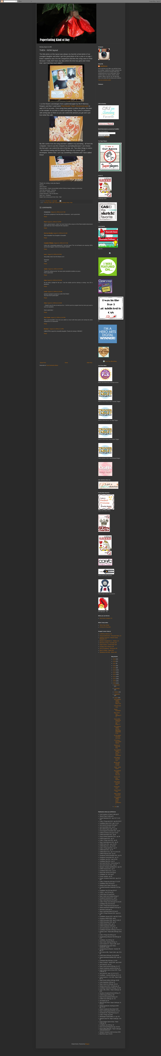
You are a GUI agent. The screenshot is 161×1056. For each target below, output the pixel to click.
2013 (114, 672)
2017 (114, 663)
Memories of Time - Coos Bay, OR (108, 642)
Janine (46, 269)
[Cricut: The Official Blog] (110, 361)
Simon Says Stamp (104, 625)
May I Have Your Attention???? (117, 714)
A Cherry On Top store (105, 627)
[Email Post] (60, 200)
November (117, 688)
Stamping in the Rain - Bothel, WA (108, 652)
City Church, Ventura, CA (106, 618)
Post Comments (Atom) (52, 365)
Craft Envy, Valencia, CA (106, 633)
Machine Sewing (62, 202)
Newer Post (43, 362)
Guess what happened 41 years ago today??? (117, 721)
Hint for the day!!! (117, 787)
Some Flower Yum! (117, 790)
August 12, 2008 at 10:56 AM (55, 269)
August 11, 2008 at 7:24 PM (54, 221)
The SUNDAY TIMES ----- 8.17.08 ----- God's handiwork (117, 752)
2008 (114, 683)
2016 (114, 665)
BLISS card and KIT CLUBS (117, 764)
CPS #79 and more (117, 706)
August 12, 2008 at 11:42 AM (54, 303)
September (117, 694)
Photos (68, 202)
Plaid (71, 202)
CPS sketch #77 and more (117, 759)
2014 (114, 670)
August (116, 697)
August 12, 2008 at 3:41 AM (60, 233)
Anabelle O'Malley (48, 243)
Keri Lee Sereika (48, 233)
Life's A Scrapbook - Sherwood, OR (108, 648)
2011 (114, 676)
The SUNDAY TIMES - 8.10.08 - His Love (117, 772)
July (115, 806)
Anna (45, 280)
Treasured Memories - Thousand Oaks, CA (110, 635)
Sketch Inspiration (117, 710)
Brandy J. (46, 329)
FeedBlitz (107, 136)
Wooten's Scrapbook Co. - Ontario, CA (109, 641)
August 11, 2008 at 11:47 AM (58, 212)
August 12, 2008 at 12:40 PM (58, 317)
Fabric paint (51, 202)
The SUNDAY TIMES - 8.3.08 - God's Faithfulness (117, 801)
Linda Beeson (103, 66)
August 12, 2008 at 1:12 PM (57, 329)
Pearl (45, 221)
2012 (114, 674)
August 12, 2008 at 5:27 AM (61, 243)
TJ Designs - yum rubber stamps (117, 742)
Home (66, 362)
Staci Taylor (47, 317)
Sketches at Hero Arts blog (117, 747)
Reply (45, 216)
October (116, 692)
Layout (56, 202)
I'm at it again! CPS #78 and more (117, 737)
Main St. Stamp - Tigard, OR (107, 650)
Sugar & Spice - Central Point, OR (108, 644)
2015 (114, 667)
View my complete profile (104, 80)
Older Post (89, 362)
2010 (114, 678)
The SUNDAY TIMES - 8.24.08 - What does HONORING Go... (117, 730)
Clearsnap (46, 202)
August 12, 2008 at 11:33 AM (55, 291)
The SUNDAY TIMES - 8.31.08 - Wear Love (117, 701)
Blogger (87, 1044)
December (117, 685)
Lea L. (45, 254)
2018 (114, 661)
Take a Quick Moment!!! (117, 794)
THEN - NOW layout (117, 768)
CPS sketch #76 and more (117, 783)
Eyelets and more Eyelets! (117, 778)
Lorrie (45, 291)
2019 (114, 659)
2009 (114, 681)
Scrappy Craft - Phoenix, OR (107, 646)
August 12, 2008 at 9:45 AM (55, 254)
